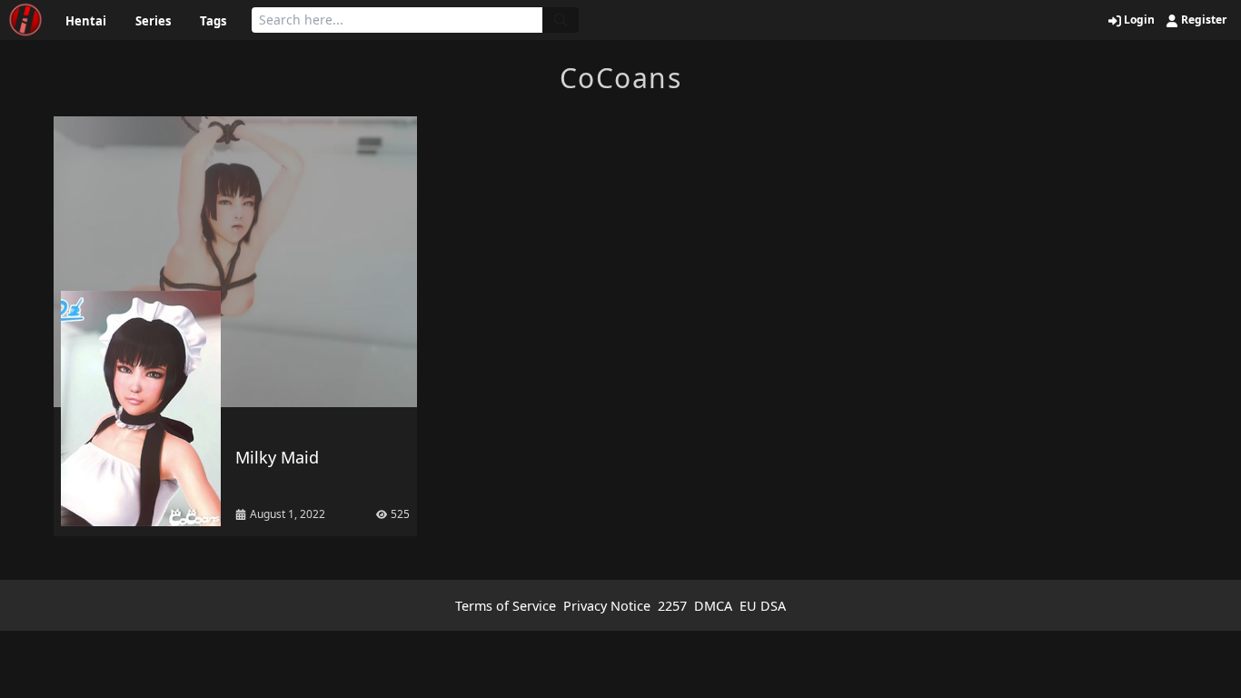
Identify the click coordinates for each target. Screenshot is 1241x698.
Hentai (85, 21)
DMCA (713, 605)
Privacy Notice (606, 605)
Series (153, 21)
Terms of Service (505, 605)
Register (1202, 20)
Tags (213, 21)
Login (1138, 20)
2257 (672, 605)
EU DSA (763, 605)
